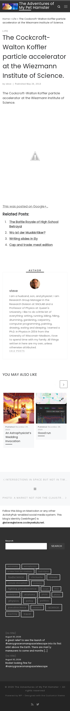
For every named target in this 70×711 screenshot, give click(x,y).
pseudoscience (17, 607)
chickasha (37, 577)
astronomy (13, 566)
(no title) (10, 633)
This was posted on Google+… (25, 206)
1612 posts (17, 351)
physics (13, 600)
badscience (16, 577)
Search (9, 541)
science (53, 607)
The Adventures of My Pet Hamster (37, 687)
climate (53, 577)
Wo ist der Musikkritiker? (27, 232)
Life (14, 19)
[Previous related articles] (55, 384)
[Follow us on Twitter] (37, 704)
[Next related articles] (63, 384)
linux (56, 589)
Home (6, 19)
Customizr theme (55, 695)
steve (9, 84)
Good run (44, 433)
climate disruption (17, 583)
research (37, 608)
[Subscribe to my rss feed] (32, 704)
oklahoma (29, 594)
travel (27, 614)
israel (45, 589)
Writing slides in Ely (23, 238)
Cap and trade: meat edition (31, 245)
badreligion (43, 571)
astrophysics (30, 566)
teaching (12, 614)
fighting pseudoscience (22, 588)
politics (44, 600)
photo (45, 594)
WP (20, 695)
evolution (37, 583)
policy (29, 600)
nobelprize (13, 594)
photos (57, 595)
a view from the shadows (20, 571)
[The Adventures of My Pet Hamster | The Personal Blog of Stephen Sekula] (10, 6)
